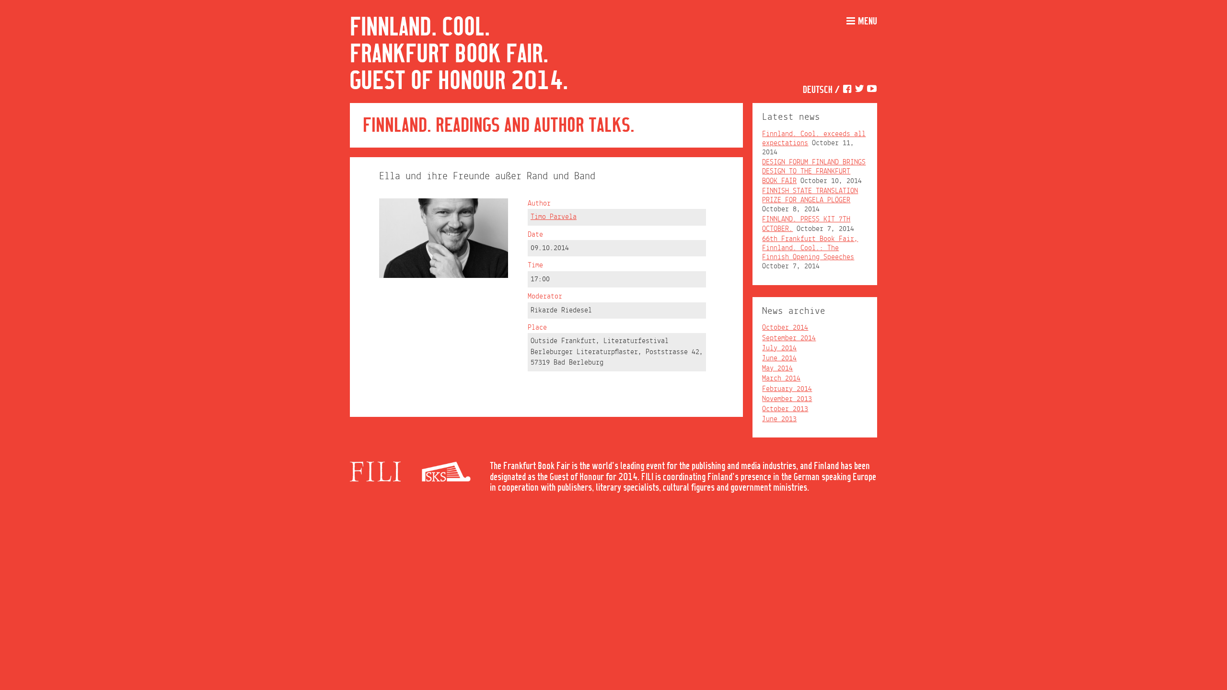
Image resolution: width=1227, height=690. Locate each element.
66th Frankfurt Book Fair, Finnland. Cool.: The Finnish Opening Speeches (810, 248)
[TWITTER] (859, 90)
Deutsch (818, 90)
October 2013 (785, 409)
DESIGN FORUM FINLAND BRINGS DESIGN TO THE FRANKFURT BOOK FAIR (814, 171)
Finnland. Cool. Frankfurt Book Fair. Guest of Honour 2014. (459, 54)
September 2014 (789, 338)
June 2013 (779, 419)
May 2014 (777, 368)
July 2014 (779, 348)
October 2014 (785, 327)
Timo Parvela (554, 217)
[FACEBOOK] (847, 90)
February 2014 (787, 389)
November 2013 (787, 399)
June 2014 (779, 358)
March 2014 (781, 378)
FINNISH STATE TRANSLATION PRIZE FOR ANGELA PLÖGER (810, 195)
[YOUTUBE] (872, 90)
